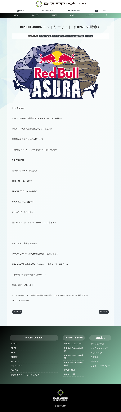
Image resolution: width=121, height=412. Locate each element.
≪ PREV (17, 312)
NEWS (16, 15)
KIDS (72, 15)
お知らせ (89, 36)
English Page (96, 352)
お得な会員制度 (97, 344)
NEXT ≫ (103, 312)
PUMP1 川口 (69, 370)
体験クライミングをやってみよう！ (26, 375)
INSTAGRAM (16, 366)
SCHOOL (15, 370)
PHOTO (89, 15)
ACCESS (35, 15)
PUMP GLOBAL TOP (73, 344)
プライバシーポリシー (100, 366)
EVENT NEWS (58, 36)
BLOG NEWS (45, 36)
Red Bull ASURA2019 (74, 36)
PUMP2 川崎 (69, 374)
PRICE (54, 15)
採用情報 (94, 361)
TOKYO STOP (18, 160)
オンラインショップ (99, 348)
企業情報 (94, 357)
